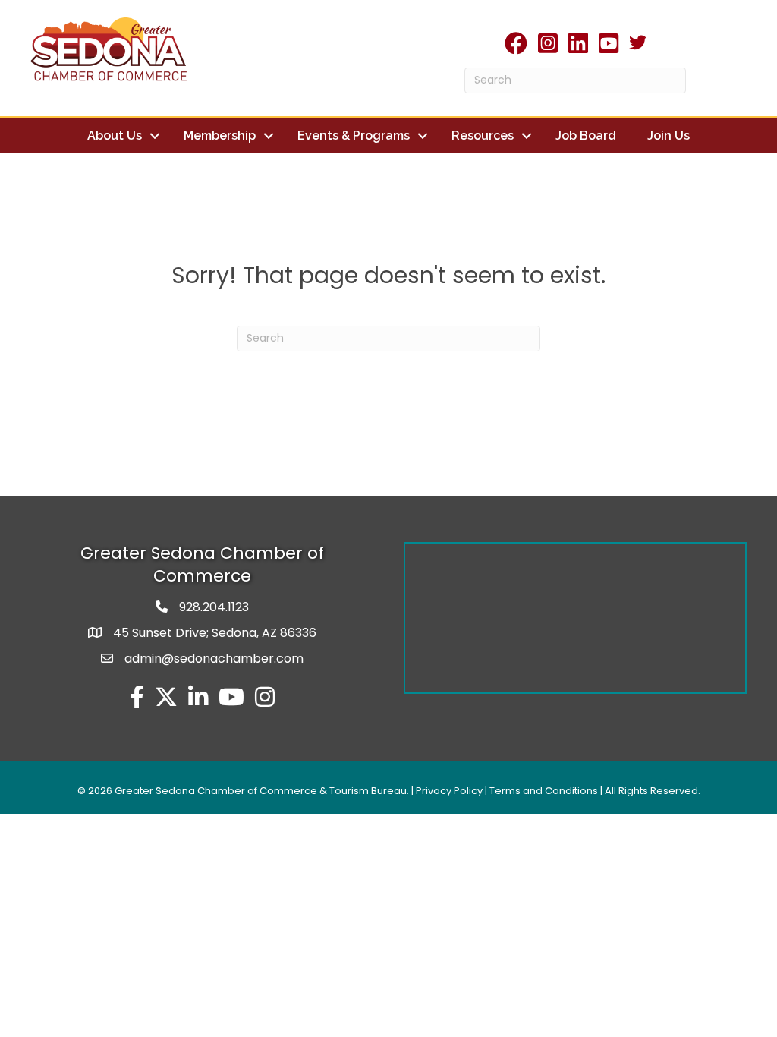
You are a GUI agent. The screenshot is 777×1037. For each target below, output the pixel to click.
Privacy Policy (449, 790)
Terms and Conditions (543, 790)
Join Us (668, 135)
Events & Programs (353, 135)
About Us (114, 135)
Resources (482, 135)
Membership (220, 135)
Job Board (585, 135)
